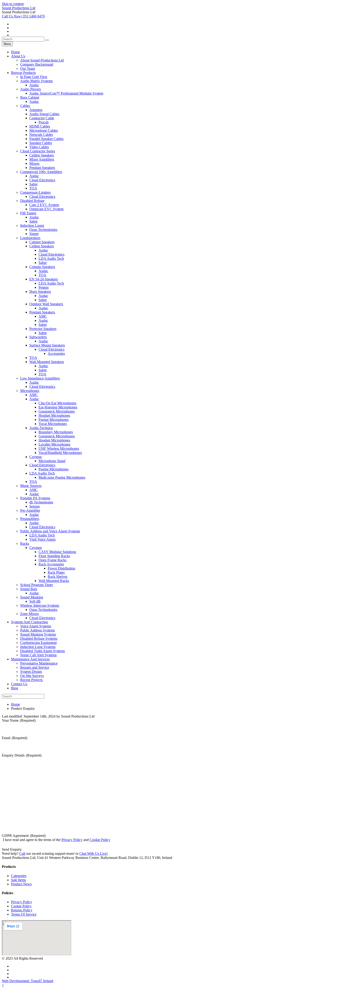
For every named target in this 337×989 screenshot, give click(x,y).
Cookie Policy (100, 840)
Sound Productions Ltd (18, 8)
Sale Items (18, 880)
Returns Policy (21, 910)
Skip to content (13, 4)
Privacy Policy (72, 840)
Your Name (19, 720)
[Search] (47, 40)
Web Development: (27, 981)
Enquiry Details (21, 755)
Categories (18, 876)
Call (22, 853)
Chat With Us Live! (93, 853)
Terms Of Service (23, 914)
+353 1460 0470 (23, 16)
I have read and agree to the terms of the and (56, 840)
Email (14, 738)
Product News (21, 884)
